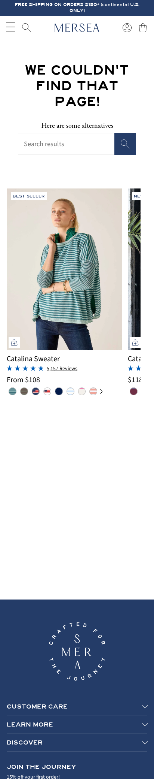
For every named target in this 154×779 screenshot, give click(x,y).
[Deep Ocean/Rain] (12, 391)
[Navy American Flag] (36, 391)
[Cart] (143, 27)
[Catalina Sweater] (64, 269)
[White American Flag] (47, 391)
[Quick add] (14, 342)
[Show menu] (10, 27)
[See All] (104, 391)
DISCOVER (25, 742)
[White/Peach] (93, 391)
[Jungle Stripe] (24, 391)
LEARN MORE (30, 724)
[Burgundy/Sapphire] (134, 391)
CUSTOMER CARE (37, 706)
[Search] (125, 144)
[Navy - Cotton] (59, 391)
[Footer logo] (77, 651)
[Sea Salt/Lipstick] (82, 391)
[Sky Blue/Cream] (70, 391)
